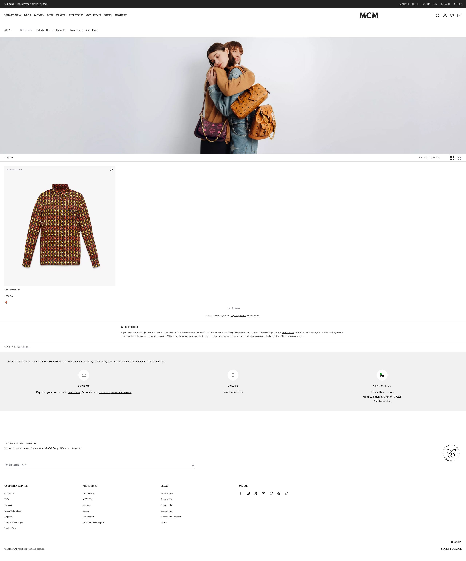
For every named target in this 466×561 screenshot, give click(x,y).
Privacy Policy (167, 505)
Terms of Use (166, 499)
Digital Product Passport (93, 522)
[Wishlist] (452, 15)
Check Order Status (12, 511)
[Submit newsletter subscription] (193, 465)
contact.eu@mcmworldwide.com (115, 392)
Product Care (10, 528)
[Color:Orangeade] (6, 302)
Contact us (430, 4)
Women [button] (39, 15)
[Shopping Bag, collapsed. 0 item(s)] (459, 15)
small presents (288, 332)
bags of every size (139, 336)
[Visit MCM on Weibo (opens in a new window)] (271, 493)
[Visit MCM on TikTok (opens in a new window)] (286, 493)
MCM (7, 347)
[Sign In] (445, 15)
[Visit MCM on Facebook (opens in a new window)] (240, 493)
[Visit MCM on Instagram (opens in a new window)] (248, 493)
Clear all (435, 157)
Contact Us (9, 493)
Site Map (86, 505)
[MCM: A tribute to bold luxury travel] (369, 17)
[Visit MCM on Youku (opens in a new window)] (279, 493)
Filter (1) (424, 157)
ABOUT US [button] (120, 15)
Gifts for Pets (60, 30)
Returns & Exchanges (13, 522)
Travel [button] (61, 15)
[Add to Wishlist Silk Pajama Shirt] (111, 170)
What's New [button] (12, 15)
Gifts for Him (43, 30)
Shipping (8, 516)
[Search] (437, 15)
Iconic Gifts (76, 30)
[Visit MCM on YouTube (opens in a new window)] (263, 493)
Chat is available (382, 401)
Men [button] (50, 15)
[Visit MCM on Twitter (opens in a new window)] (256, 493)
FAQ (6, 499)
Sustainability (88, 516)
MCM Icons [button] (93, 15)
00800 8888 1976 (233, 392)
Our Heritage (88, 493)
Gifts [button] (108, 15)
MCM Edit (87, 499)
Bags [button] (27, 15)
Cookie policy (167, 511)
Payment (8, 505)
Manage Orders (409, 4)
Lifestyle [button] (76, 15)
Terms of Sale (167, 493)
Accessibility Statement (171, 516)
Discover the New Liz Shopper (32, 4)
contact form (74, 392)
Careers (86, 511)
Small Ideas (91, 30)
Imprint (164, 522)
